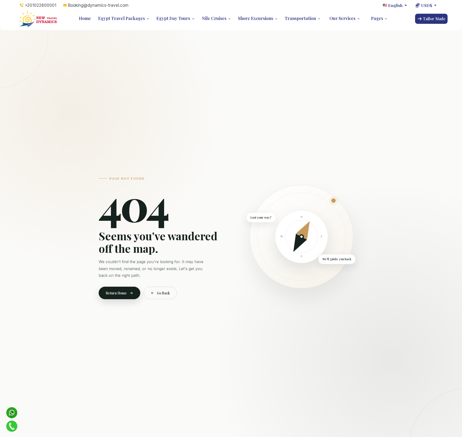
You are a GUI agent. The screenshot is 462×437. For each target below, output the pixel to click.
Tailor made (433, 18)
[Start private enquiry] (12, 426)
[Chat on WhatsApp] (12, 412)
